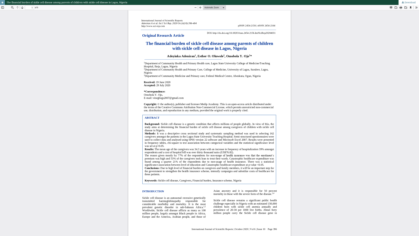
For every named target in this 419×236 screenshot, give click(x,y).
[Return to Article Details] (2, 2)
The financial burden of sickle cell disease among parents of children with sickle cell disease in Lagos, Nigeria (67, 2)
